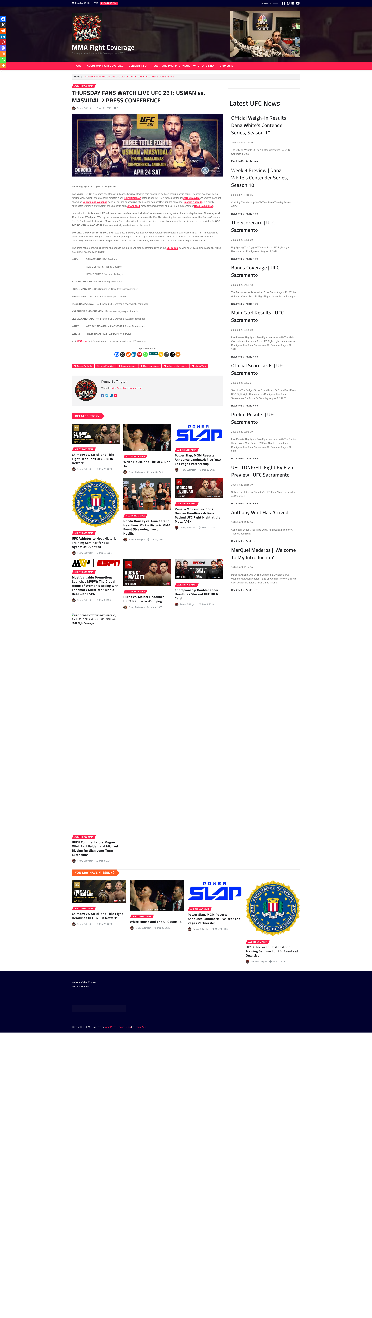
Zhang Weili (200, 366)
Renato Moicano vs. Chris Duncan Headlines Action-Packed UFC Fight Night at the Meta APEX (198, 515)
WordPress (110, 1027)
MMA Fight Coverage (103, 47)
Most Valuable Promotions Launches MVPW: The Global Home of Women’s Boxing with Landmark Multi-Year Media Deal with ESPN (95, 585)
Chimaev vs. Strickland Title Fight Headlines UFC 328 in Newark (93, 459)
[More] (177, 354)
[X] (122, 354)
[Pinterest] (139, 354)
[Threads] (172, 354)
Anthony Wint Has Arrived (259, 512)
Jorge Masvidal (106, 366)
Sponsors (226, 66)
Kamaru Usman (128, 366)
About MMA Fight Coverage (105, 66)
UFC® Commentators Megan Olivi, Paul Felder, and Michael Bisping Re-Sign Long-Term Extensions (95, 848)
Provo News (124, 1027)
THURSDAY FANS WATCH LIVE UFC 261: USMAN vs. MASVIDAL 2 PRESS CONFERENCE (129, 76)
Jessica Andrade (84, 366)
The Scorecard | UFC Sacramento (253, 226)
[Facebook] (116, 354)
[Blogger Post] (166, 354)
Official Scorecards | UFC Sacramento (258, 369)
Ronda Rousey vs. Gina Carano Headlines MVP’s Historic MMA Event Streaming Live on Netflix (146, 527)
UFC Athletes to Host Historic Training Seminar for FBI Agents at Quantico (94, 542)
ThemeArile (140, 1027)
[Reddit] (128, 354)
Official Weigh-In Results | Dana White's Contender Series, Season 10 (260, 125)
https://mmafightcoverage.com (126, 388)
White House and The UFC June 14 (146, 464)
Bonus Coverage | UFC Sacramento (255, 271)
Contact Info (137, 66)
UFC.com (82, 341)
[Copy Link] (160, 354)
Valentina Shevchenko (177, 366)
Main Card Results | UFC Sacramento (257, 316)
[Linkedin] (133, 354)
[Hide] (1, 71)
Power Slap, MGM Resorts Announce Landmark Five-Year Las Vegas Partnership (198, 459)
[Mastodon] (3, 48)
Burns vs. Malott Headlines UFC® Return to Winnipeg (143, 599)
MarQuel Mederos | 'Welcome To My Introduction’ (263, 553)
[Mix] (3, 54)
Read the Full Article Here (244, 161)
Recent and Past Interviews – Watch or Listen (183, 66)
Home (78, 66)
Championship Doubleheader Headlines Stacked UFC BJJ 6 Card (197, 594)
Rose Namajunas (151, 366)
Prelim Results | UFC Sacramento (253, 418)
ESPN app (172, 248)
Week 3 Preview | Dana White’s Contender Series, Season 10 (259, 178)
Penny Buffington (85, 108)
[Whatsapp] (145, 354)
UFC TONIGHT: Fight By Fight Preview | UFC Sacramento (263, 471)
